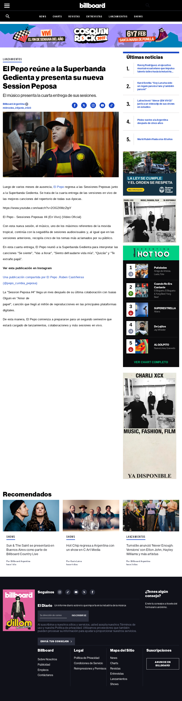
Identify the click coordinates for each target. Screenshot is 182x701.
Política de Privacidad (86, 658)
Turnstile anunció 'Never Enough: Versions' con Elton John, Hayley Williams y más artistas (149, 550)
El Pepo (58, 187)
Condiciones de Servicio (88, 663)
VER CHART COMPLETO (151, 362)
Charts (57, 16)
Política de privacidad (68, 627)
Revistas (74, 16)
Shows (138, 16)
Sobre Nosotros (47, 659)
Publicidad (44, 664)
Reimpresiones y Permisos (90, 668)
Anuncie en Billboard (163, 664)
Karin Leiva (76, 561)
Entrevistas (94, 16)
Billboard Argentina (14, 104)
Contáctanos (45, 675)
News (42, 16)
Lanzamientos (118, 16)
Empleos (43, 670)
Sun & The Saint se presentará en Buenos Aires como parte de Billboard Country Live (30, 550)
